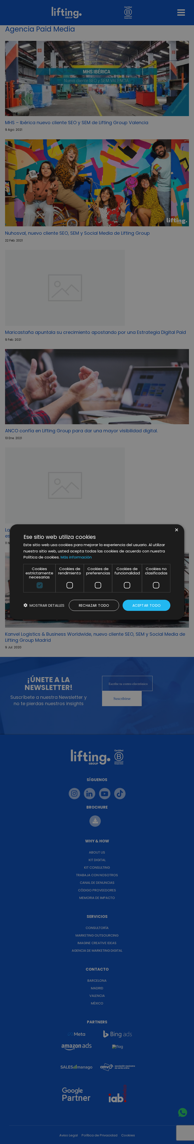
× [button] (176, 530)
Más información (76, 557)
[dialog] (97, 572)
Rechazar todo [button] (94, 605)
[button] (43, 605)
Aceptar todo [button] (146, 605)
